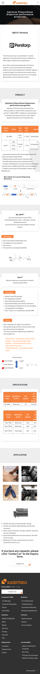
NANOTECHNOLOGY (8, 619)
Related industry (26, 619)
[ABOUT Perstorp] (20, 46)
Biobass (24, 622)
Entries (4, 652)
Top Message (6, 601)
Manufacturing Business (29, 611)
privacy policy (30, 671)
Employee (5, 646)
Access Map (5, 611)
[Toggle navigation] (3, 2)
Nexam (4, 625)
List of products (26, 625)
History (4, 607)
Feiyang (4, 632)
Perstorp (5, 628)
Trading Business (27, 604)
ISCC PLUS (25, 652)
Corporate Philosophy (9, 604)
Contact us (20, 563)
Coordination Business (28, 607)
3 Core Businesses (27, 601)
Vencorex (5, 635)
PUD (3, 638)
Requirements (6, 649)
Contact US (12, 591)
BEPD (4, 622)
